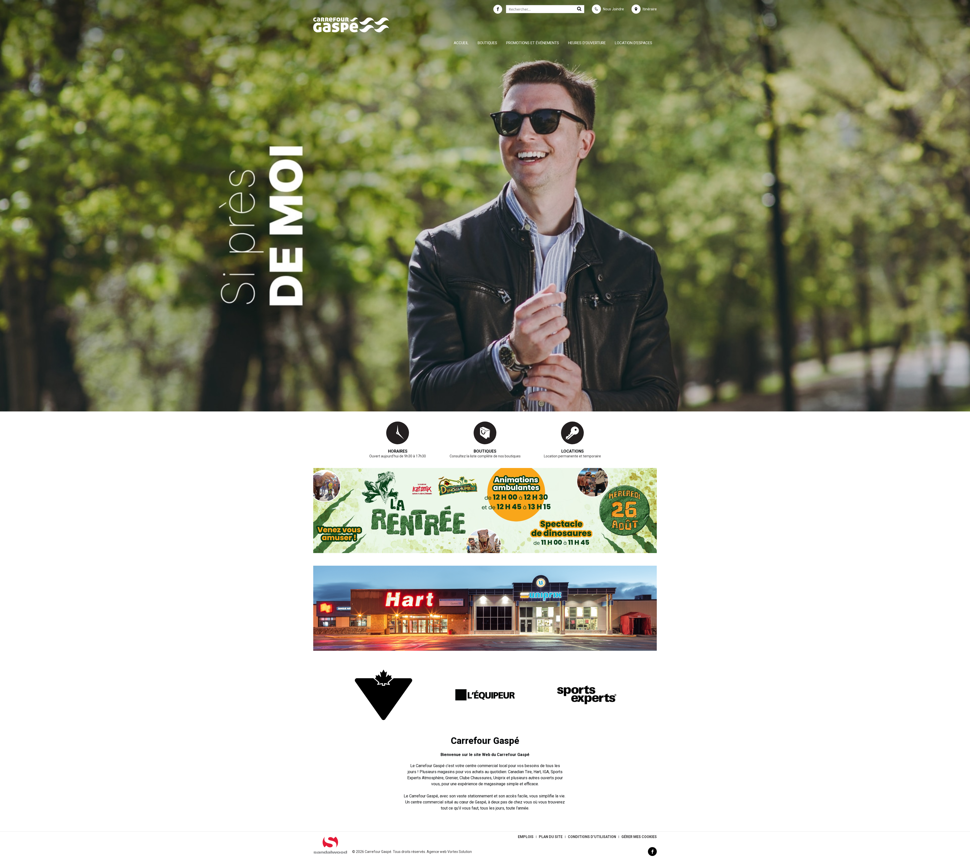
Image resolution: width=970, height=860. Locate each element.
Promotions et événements (532, 43)
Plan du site (551, 837)
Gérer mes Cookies (639, 837)
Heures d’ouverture (587, 43)
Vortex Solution (459, 852)
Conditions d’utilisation (592, 837)
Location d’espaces (633, 43)
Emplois (526, 837)
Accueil (461, 43)
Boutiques (487, 43)
